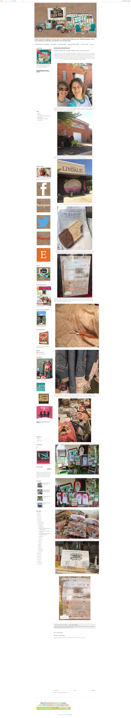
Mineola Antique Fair (78, 626)
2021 (39, 517)
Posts (39, 438)
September (41, 527)
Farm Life (92, 44)
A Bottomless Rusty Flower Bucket (46, 484)
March (40, 547)
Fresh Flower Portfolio (62, 44)
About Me (39, 114)
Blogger (70, 714)
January (40, 550)
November (41, 523)
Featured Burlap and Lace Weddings (42, 44)
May (39, 544)
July (39, 541)
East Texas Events (60, 626)
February (40, 549)
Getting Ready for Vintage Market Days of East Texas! (45, 534)
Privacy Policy (40, 120)
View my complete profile (41, 354)
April (40, 546)
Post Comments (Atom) (63, 692)
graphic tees (70, 626)
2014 (39, 559)
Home (75, 690)
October (40, 525)
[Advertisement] (75, 678)
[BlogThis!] (73, 625)
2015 (39, 557)
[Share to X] (74, 625)
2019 (39, 520)
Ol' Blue (40, 537)
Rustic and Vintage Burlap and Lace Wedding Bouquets (46, 490)
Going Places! (40, 117)
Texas (90, 626)
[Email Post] (70, 624)
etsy (64, 626)
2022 (39, 516)
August (40, 539)
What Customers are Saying (43, 118)
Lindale (74, 626)
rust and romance (85, 626)
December (41, 522)
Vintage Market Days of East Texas (68, 627)
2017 (39, 554)
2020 (39, 519)
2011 (39, 564)
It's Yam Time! (41, 536)
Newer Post (56, 690)
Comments (40, 440)
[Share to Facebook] (75, 625)
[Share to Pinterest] (77, 625)
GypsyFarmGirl (41, 352)
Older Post (93, 690)
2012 (39, 562)
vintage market (58, 627)
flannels (66, 626)
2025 (39, 512)
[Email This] (72, 625)
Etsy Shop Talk (53, 44)
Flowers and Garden (84, 44)
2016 (39, 556)
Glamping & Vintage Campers (73, 44)
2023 (39, 514)
